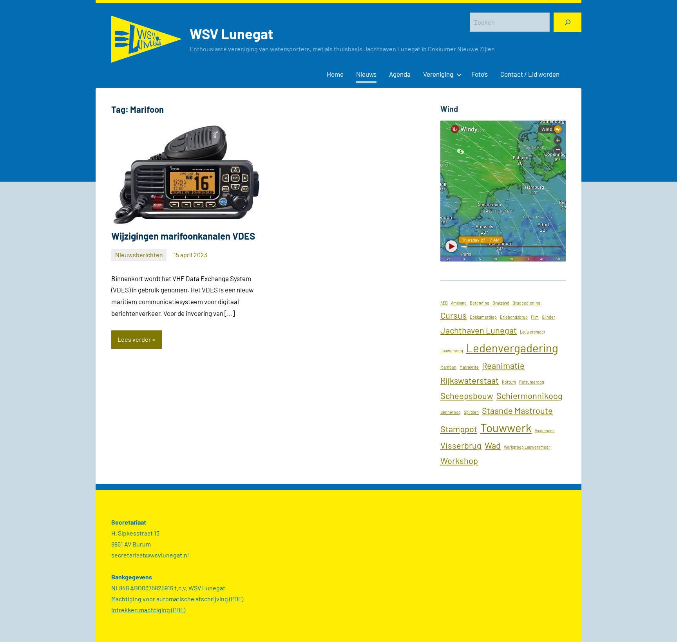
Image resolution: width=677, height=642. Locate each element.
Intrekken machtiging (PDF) (148, 609)
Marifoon (448, 367)
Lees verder (134, 339)
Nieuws (366, 74)
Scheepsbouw (466, 395)
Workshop (459, 460)
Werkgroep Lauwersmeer (527, 446)
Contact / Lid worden (529, 74)
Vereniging (438, 74)
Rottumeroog (531, 381)
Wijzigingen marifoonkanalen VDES (183, 236)
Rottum (509, 381)
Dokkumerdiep (483, 316)
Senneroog (450, 412)
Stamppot (458, 429)
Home (335, 74)
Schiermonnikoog (529, 395)
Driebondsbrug (514, 316)
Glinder (548, 316)
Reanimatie (503, 365)
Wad (493, 445)
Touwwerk (506, 428)
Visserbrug (461, 445)
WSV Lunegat (231, 33)
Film (535, 316)
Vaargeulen (545, 430)
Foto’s (479, 74)
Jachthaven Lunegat (478, 330)
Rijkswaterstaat (469, 380)
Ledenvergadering (512, 348)
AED (444, 302)
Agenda (400, 74)
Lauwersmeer (532, 331)
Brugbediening (526, 302)
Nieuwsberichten (139, 254)
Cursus (453, 315)
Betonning (479, 302)
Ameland (459, 302)
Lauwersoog (451, 350)
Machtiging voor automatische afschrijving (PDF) (177, 598)
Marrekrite (469, 367)
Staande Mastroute (517, 410)
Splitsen (471, 412)
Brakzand (500, 302)
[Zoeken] (567, 22)
